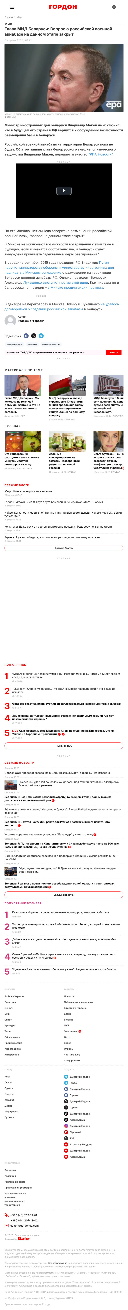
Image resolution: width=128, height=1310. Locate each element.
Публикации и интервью (78, 1002)
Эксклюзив (70, 1031)
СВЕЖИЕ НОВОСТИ (19, 762)
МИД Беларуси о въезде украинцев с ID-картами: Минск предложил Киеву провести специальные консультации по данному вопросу (67, 406)
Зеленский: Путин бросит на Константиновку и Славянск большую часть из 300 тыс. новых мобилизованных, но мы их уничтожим (62, 845)
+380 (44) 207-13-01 (23, 1215)
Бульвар (12, 426)
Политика (70, 420)
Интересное (11, 1054)
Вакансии (10, 1170)
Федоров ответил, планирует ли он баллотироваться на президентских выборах (67, 703)
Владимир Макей (51, 344)
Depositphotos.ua (57, 1263)
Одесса (8, 1088)
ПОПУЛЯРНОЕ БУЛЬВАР (23, 903)
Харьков (9, 1099)
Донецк (9, 1094)
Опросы (68, 1048)
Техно (8, 1031)
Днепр (8, 1105)
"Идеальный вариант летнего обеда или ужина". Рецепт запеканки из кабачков (64, 969)
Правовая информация (18, 1187)
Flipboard (75, 1132)
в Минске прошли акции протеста (75, 288)
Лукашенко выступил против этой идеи (55, 283)
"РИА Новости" (100, 154)
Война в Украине (14, 996)
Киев (7, 1076)
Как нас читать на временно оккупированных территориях (15, 1199)
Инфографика (12, 1048)
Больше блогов (64, 548)
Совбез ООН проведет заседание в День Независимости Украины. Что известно (57, 772)
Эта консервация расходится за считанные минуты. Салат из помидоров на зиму (21, 459)
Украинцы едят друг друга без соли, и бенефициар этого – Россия (54, 502)
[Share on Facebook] (26, 336)
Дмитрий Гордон (80, 1076)
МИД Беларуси (14, 344)
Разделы (69, 989)
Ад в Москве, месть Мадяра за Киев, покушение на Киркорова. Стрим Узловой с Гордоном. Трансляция (63, 732)
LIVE (66, 1025)
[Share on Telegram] (41, 336)
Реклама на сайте (14, 1181)
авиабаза (32, 344)
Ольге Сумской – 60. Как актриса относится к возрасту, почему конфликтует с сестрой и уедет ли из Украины (110, 460)
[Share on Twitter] (33, 336)
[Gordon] (63, 7)
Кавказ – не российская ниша (28, 491)
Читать (114, 352)
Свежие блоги (17, 485)
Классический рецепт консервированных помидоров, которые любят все (61, 912)
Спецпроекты (72, 1060)
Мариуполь (11, 1111)
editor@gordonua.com (24, 1225)
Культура (9, 1025)
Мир (19, 17)
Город (8, 1069)
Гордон (8, 17)
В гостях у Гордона (75, 1008)
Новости (9, 989)
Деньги (8, 1008)
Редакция (10, 1175)
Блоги (67, 1013)
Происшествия (13, 1042)
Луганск (9, 1117)
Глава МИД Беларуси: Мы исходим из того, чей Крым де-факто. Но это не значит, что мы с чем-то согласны (22, 405)
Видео (67, 1042)
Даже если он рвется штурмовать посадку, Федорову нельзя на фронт (58, 526)
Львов (8, 1082)
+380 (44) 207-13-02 (24, 1220)
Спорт (8, 1019)
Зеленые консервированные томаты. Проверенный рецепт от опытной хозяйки (64, 460)
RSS (72, 1138)
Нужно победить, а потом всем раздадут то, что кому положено (53, 537)
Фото (67, 1037)
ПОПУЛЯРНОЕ (15, 664)
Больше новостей (64, 894)
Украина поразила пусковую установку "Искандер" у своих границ (49, 834)
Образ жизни (12, 1037)
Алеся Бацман (78, 1119)
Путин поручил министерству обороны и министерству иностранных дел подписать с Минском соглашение (59, 268)
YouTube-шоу (72, 1054)
